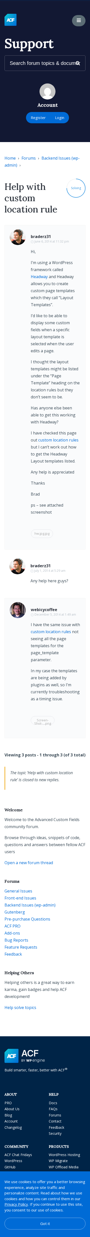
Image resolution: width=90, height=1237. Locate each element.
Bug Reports (16, 940)
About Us (12, 1108)
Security (55, 1133)
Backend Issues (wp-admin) (30, 905)
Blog (8, 1115)
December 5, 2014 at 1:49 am (55, 614)
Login (59, 117)
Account (11, 1121)
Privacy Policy (16, 1204)
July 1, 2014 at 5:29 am (50, 571)
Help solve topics (20, 1007)
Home (10, 158)
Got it (45, 1223)
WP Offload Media (63, 1167)
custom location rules (58, 440)
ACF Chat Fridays (18, 1154)
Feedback (13, 954)
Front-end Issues (20, 898)
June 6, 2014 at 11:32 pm (51, 241)
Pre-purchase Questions (27, 919)
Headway (39, 276)
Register (38, 117)
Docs (53, 1102)
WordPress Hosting (64, 1154)
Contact (55, 1121)
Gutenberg (14, 912)
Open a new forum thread (28, 862)
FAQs (53, 1108)
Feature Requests (20, 947)
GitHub (10, 1167)
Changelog (13, 1127)
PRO (8, 1102)
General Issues (18, 891)
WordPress (13, 1160)
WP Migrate (58, 1160)
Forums (29, 158)
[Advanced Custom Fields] (10, 20)
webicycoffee (44, 609)
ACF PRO (12, 926)
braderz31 (41, 236)
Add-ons (12, 933)
